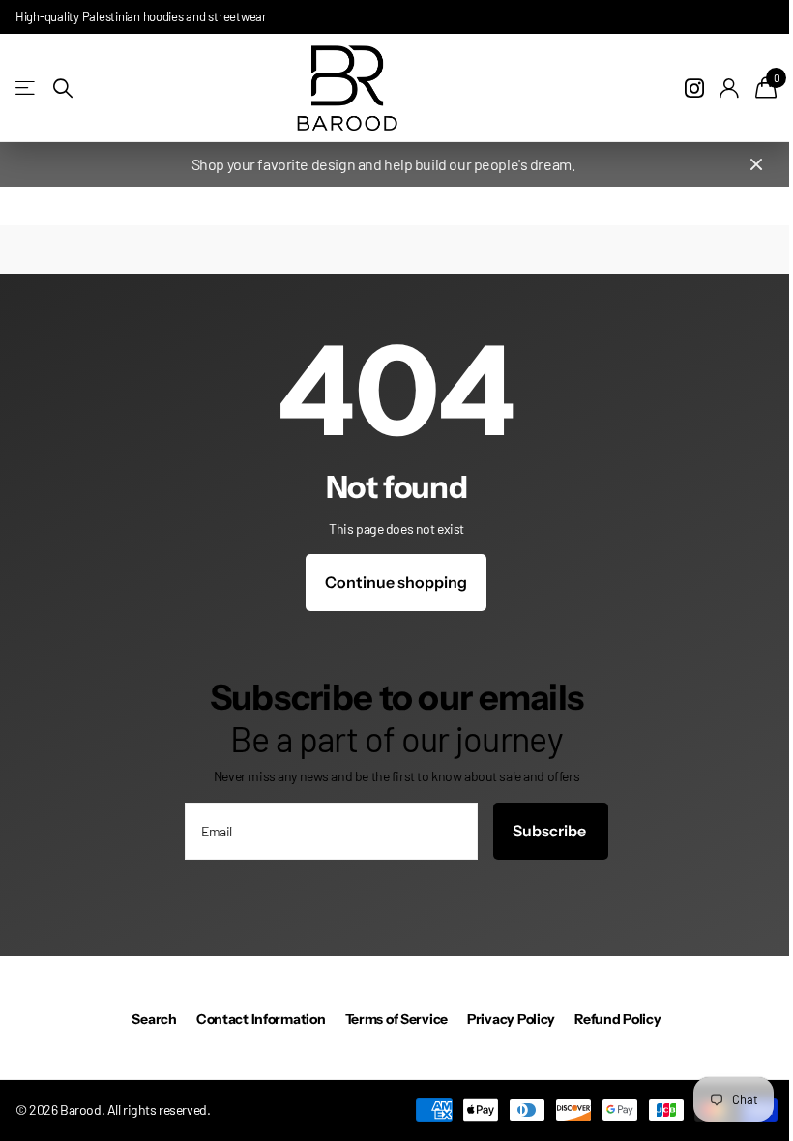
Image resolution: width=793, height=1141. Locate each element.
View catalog (26, 88)
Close (756, 164)
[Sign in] (730, 88)
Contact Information (261, 1019)
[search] (63, 88)
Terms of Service (397, 1019)
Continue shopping (396, 582)
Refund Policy (617, 1019)
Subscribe (551, 830)
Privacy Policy (511, 1019)
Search (154, 1019)
